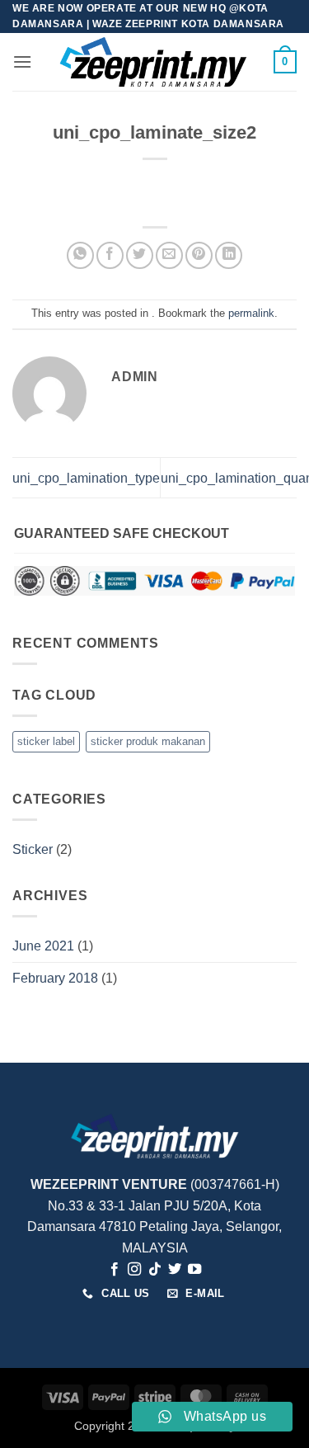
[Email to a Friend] (169, 255)
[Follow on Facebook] (113, 1269)
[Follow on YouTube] (194, 1269)
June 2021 (43, 946)
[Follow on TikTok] (154, 1269)
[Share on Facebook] (110, 255)
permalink (251, 313)
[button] (22, 61)
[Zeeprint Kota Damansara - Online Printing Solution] (152, 62)
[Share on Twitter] (139, 255)
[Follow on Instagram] (134, 1269)
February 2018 (55, 978)
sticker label (46, 741)
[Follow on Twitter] (174, 1269)
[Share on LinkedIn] (228, 255)
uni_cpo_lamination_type (86, 478)
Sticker (32, 849)
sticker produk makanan (148, 741)
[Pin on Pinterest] (199, 255)
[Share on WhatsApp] (80, 255)
